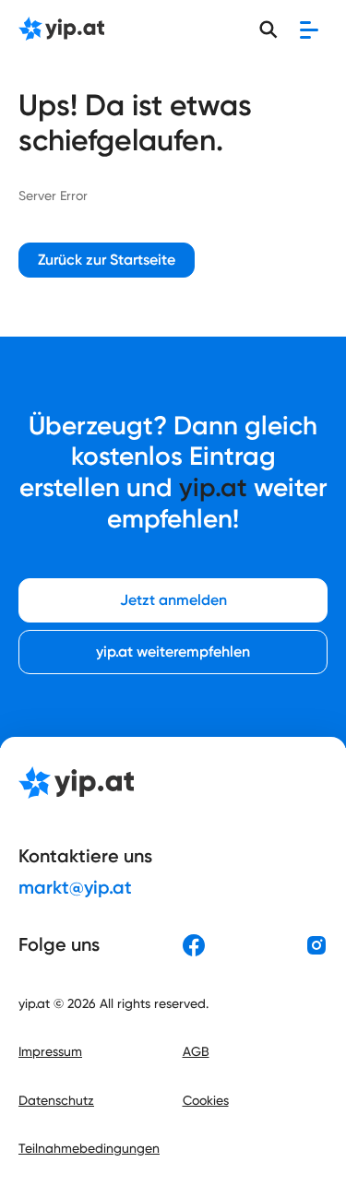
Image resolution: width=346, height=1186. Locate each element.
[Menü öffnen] (309, 29)
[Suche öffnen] (268, 29)
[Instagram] (316, 945)
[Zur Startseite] (61, 30)
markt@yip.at (75, 887)
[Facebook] (194, 945)
